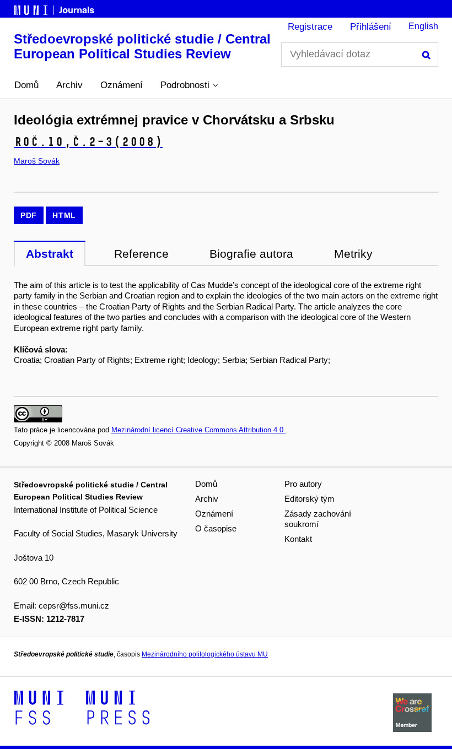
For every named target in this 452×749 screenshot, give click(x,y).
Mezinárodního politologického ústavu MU (205, 654)
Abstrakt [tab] (49, 253)
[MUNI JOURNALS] (55, 8)
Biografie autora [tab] (251, 253)
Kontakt (298, 539)
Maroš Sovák (37, 160)
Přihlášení (370, 26)
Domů (26, 85)
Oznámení (121, 85)
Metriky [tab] (353, 253)
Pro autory (303, 484)
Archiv (69, 85)
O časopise (215, 528)
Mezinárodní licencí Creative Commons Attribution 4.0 (198, 430)
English (423, 26)
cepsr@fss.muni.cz (74, 605)
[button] (189, 85)
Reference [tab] (141, 253)
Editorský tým (309, 498)
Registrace (310, 26)
